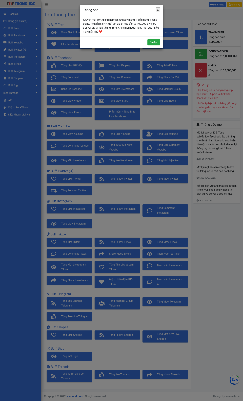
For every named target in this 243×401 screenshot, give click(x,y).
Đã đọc (154, 42)
